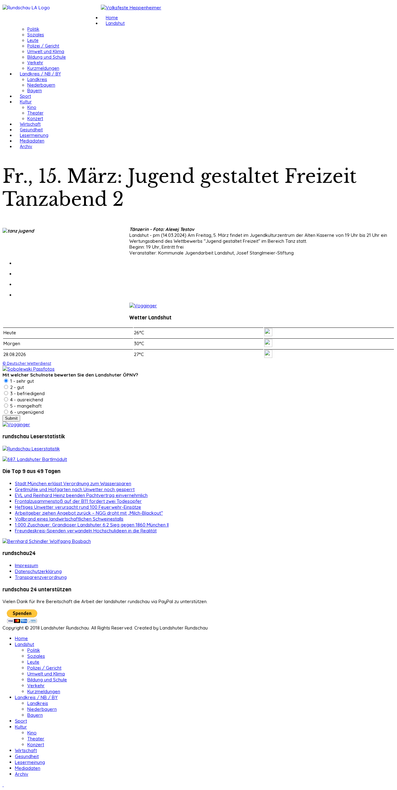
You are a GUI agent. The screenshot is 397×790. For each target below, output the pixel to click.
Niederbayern (41, 85)
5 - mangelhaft (25, 406)
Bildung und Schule (46, 57)
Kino (31, 107)
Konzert (35, 118)
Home (112, 17)
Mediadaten (32, 141)
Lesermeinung (34, 135)
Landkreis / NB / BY (40, 74)
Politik (33, 29)
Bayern (34, 90)
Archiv (26, 146)
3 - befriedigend (27, 393)
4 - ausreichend (26, 400)
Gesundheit (31, 130)
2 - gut (16, 387)
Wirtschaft (30, 124)
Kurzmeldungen (43, 68)
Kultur (26, 102)
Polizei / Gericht (43, 46)
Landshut (115, 23)
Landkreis (37, 79)
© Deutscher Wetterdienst (26, 363)
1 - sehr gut (21, 381)
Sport (25, 96)
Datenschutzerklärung (38, 571)
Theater (35, 113)
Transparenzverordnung (41, 577)
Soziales (35, 35)
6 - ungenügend (26, 412)
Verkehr (35, 62)
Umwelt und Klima (45, 51)
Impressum (26, 565)
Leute (32, 40)
